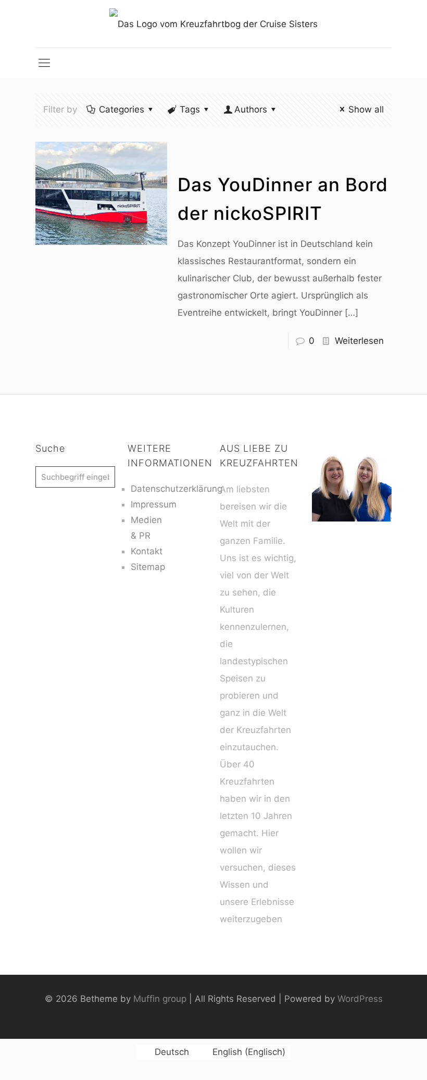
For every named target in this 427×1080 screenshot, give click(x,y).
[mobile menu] (44, 62)
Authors (250, 109)
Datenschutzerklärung (176, 488)
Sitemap (148, 567)
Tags (190, 109)
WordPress (360, 999)
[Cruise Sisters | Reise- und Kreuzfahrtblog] (213, 23)
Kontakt (146, 551)
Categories (121, 109)
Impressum (154, 504)
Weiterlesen (359, 341)
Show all (366, 109)
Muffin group (159, 999)
